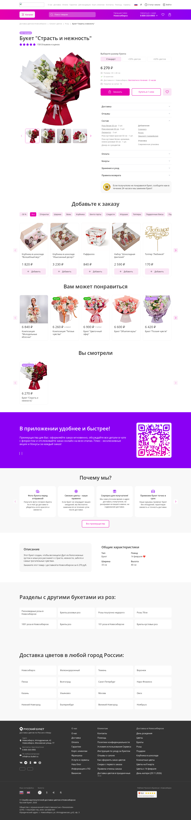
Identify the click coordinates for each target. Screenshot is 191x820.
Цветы (139, 737)
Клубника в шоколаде (147, 755)
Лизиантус (106, 132)
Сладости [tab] (110, 214)
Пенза (25, 681)
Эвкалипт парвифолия (148, 136)
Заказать (117, 91)
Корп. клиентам (98, 5)
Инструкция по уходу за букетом (113, 751)
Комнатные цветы (145, 759)
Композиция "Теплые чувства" (63, 316)
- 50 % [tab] (23, 214)
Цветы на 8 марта (145, 764)
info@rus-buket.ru (30, 756)
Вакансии (76, 773)
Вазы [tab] (68, 214)
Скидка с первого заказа (109, 764)
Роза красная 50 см (110, 129)
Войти (169, 4)
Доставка (57, 5)
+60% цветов (159, 59)
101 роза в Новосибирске (111, 624)
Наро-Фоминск (144, 681)
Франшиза (76, 755)
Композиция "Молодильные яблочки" (29, 331)
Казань (25, 693)
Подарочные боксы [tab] (154, 214)
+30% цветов (134, 59)
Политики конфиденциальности (113, 742)
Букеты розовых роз (70, 612)
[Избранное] (163, 14)
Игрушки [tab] (124, 214)
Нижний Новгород (31, 704)
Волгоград (65, 681)
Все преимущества (95, 523)
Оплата (65, 5)
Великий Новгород (107, 704)
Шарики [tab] (57, 214)
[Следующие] (91, 136)
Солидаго (142, 129)
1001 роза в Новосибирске (35, 624)
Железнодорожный (70, 670)
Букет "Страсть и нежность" (30, 383)
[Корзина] (170, 14)
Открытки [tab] (44, 214)
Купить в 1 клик (146, 91)
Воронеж (141, 670)
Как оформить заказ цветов (111, 759)
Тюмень (102, 670)
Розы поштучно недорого (111, 612)
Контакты (110, 5)
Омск (139, 693)
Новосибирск (28, 670)
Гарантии (73, 5)
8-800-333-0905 (29, 749)
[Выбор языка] (135, 4)
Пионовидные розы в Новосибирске (32, 612)
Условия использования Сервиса (114, 746)
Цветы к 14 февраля (146, 768)
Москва (102, 693)
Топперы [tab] (137, 214)
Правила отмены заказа (109, 768)
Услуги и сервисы (80, 759)
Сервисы (126, 5)
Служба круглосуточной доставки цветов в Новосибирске (48, 800)
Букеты (139, 742)
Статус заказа (154, 4)
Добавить (36, 271)
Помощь (118, 5)
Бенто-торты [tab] (95, 214)
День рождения (144, 733)
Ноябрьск (142, 704)
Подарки (140, 751)
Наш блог (76, 764)
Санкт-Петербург (106, 681)
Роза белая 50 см (109, 125)
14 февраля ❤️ (138, 556)
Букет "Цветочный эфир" (92, 316)
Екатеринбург (67, 704)
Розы (139, 746)
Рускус (141, 132)
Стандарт (111, 59)
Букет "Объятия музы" (125, 329)
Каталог (29, 14)
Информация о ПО (80, 768)
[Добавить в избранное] (167, 92)
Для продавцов (84, 5)
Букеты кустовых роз (147, 624)
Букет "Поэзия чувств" (156, 315)
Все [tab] (33, 214)
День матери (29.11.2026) (149, 773)
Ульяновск (65, 693)
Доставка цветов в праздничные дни (113, 774)
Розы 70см (142, 612)
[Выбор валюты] (141, 4)
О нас (50, 5)
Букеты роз (65, 624)
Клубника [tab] (80, 214)
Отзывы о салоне (106, 755)
